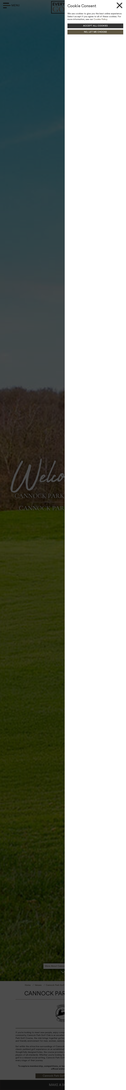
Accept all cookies (95, 26)
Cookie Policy (100, 19)
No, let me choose (95, 32)
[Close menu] (115, 5)
